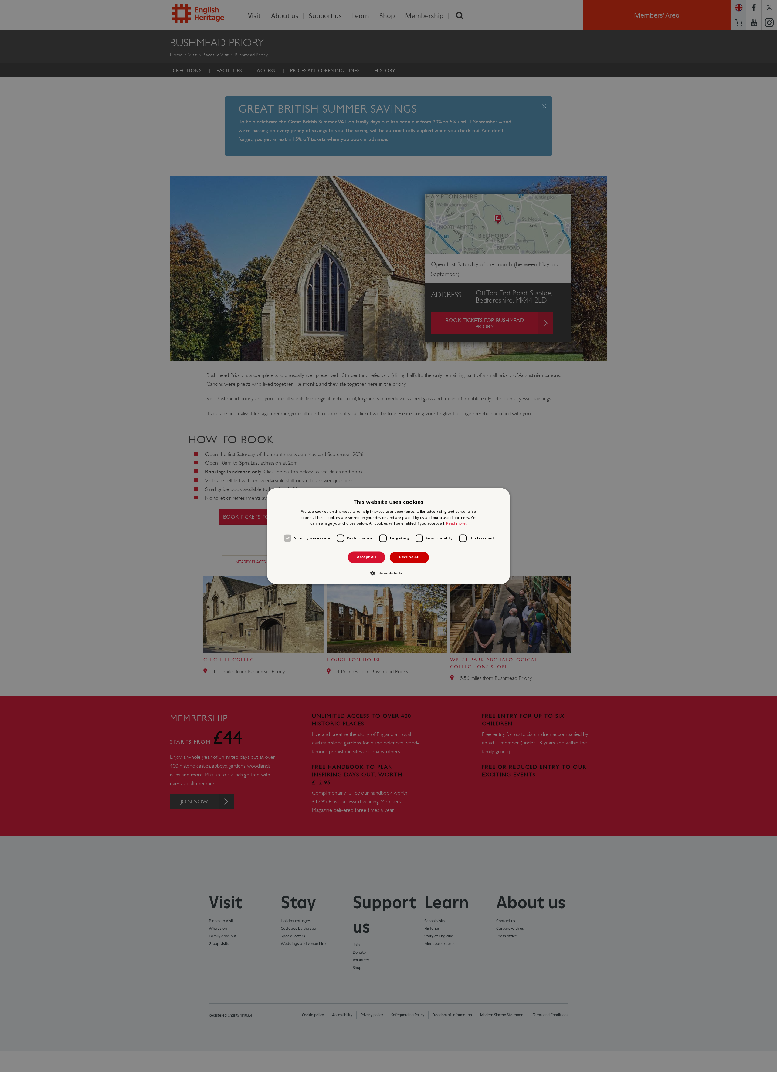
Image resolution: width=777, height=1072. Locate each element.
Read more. (456, 523)
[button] (388, 572)
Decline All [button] (409, 557)
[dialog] (388, 536)
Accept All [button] (366, 557)
